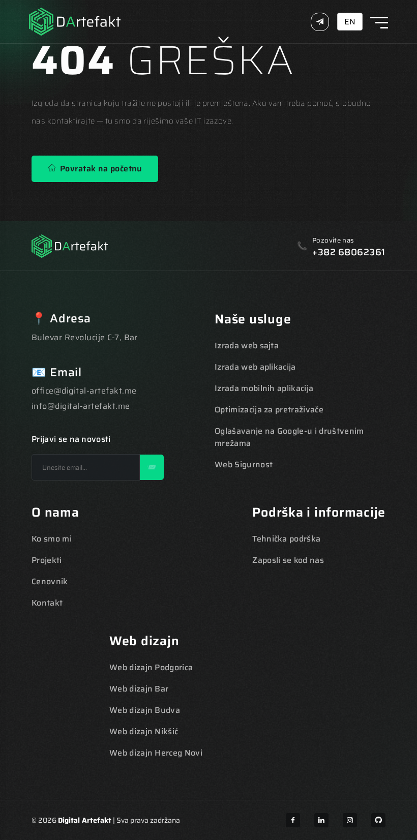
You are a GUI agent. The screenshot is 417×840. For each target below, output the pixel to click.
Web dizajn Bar (138, 688)
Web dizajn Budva (144, 710)
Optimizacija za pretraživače (269, 409)
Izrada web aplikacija (255, 367)
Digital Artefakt (84, 820)
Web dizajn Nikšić (143, 731)
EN (349, 21)
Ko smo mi (52, 538)
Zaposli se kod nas (288, 560)
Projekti (47, 560)
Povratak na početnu (98, 168)
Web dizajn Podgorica (151, 667)
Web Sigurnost (244, 464)
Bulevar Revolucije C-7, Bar (85, 337)
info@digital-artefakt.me (81, 406)
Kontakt (47, 602)
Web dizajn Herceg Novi (155, 752)
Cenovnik (50, 581)
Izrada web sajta (247, 345)
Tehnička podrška (286, 538)
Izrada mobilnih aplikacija (264, 388)
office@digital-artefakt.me (84, 390)
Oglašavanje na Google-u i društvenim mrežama (289, 437)
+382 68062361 (348, 252)
